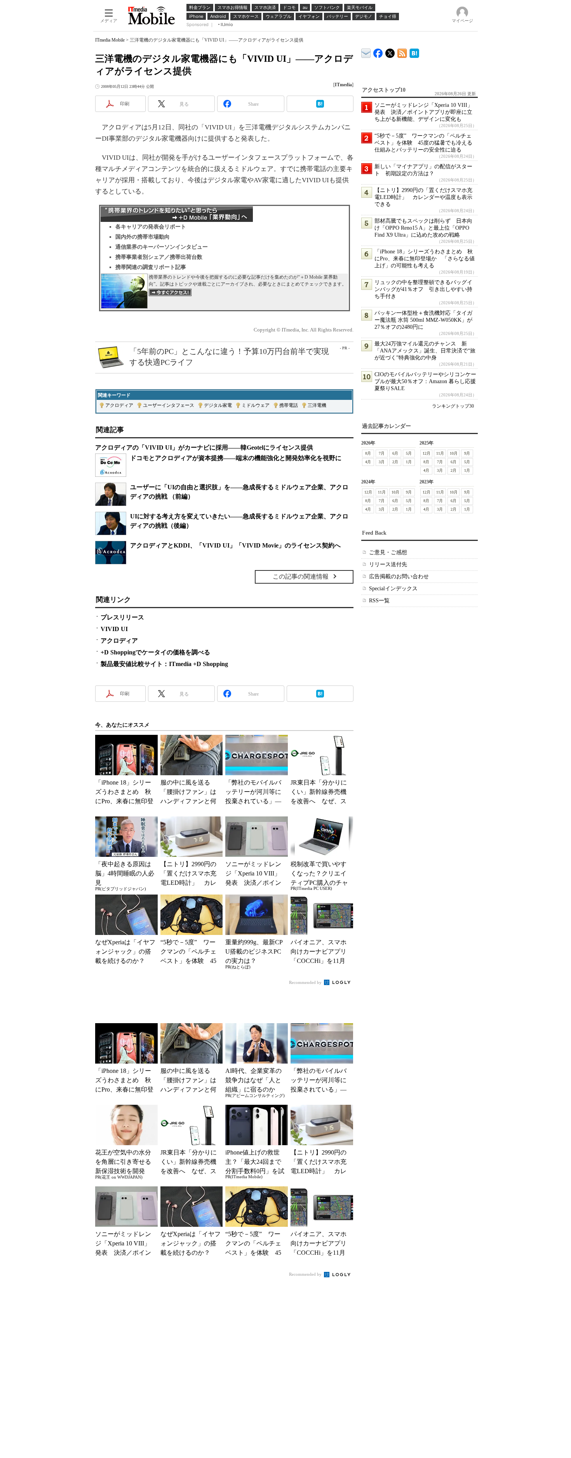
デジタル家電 (218, 405)
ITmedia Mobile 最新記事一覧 (402, 52)
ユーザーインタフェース (168, 405)
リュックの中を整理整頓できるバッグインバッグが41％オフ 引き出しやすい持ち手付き (423, 289)
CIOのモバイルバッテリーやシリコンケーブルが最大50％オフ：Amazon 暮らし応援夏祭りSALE (425, 381)
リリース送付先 (388, 564)
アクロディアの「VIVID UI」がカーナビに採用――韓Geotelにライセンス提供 (204, 447)
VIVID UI (114, 629)
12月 (426, 453)
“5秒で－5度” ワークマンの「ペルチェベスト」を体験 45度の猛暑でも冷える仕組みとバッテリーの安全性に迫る (423, 143)
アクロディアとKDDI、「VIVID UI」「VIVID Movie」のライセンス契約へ (235, 545)
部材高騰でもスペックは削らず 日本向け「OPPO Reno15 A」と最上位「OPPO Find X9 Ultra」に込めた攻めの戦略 (423, 228)
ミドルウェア (256, 405)
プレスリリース (122, 617)
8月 (368, 453)
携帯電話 (288, 405)
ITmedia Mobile (110, 40)
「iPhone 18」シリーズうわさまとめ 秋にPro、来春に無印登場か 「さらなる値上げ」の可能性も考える (424, 259)
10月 (454, 453)
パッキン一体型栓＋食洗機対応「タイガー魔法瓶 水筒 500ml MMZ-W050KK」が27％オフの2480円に (423, 320)
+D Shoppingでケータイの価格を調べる (155, 652)
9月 (467, 453)
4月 (368, 462)
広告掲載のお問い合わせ (399, 576)
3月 (382, 462)
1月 (409, 462)
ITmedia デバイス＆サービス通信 (366, 52)
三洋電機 (317, 405)
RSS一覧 (379, 600)
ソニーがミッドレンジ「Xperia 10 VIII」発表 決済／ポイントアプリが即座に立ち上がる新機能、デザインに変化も (423, 112)
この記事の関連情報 (301, 576)
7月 (382, 453)
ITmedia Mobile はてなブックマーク (414, 52)
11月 (440, 453)
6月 (395, 453)
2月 (395, 462)
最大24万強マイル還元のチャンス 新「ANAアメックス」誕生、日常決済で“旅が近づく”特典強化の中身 (424, 351)
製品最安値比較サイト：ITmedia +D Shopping (164, 664)
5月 (409, 453)
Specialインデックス (393, 588)
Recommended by (306, 982)
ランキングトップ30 (453, 406)
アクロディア (119, 405)
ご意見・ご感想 (388, 552)
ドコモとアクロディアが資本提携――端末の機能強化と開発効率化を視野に (235, 458)
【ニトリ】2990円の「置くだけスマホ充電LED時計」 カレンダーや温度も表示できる (423, 197)
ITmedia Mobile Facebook (378, 51)
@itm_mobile (390, 51)
